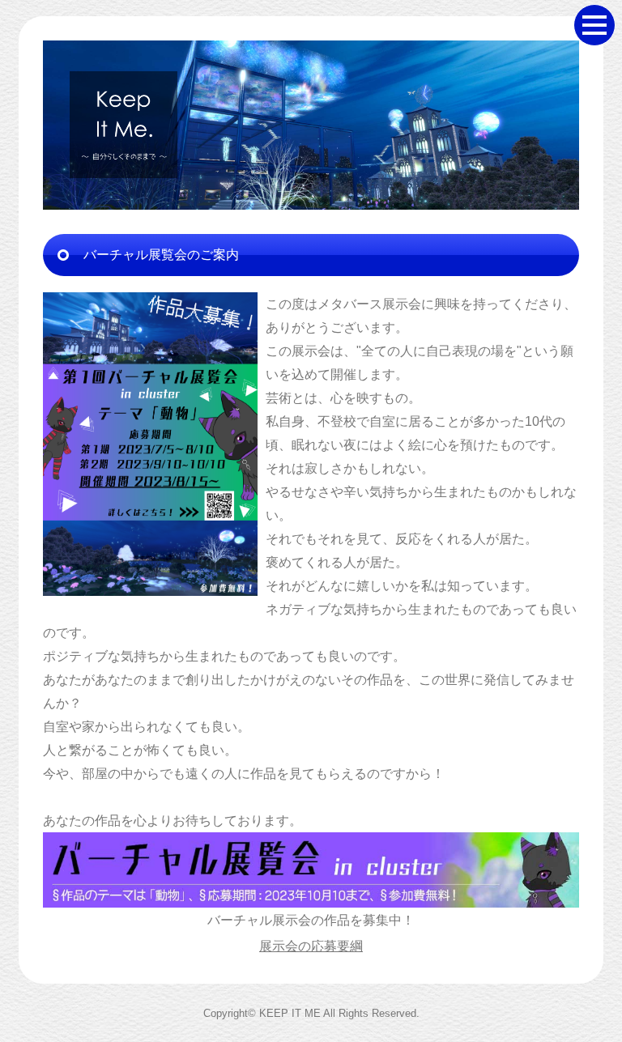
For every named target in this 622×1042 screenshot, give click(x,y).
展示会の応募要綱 (311, 946)
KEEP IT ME (290, 1013)
